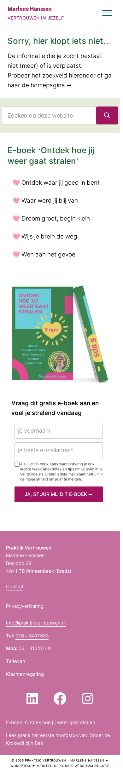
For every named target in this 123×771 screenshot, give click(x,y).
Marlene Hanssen (30, 8)
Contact (14, 587)
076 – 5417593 (32, 636)
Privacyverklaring (25, 606)
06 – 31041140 (35, 648)
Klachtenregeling (25, 674)
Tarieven (15, 661)
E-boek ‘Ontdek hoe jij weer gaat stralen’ (51, 722)
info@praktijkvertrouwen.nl (36, 623)
